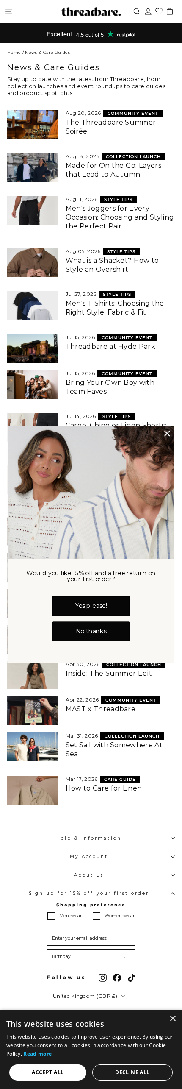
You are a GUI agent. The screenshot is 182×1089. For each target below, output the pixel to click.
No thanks (91, 631)
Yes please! (91, 606)
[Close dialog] (167, 434)
